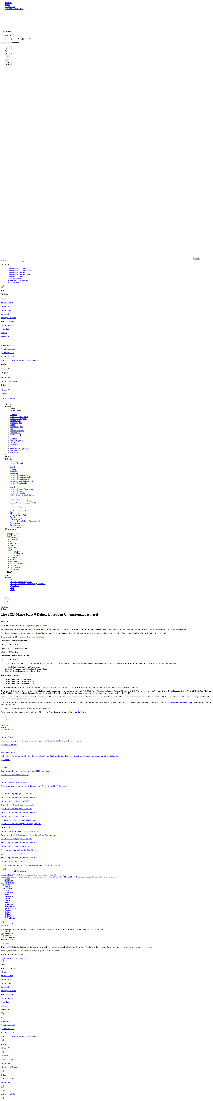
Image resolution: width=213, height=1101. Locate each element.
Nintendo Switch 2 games (19, 417)
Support (23, 875)
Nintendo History (16, 507)
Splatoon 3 (109, 691)
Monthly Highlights (17, 441)
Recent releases (15, 421)
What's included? (16, 519)
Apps (12, 541)
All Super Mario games (13, 278)
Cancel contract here (47, 877)
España (7, 885)
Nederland (9, 924)
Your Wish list (15, 451)
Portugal (8, 910)
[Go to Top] (106, 594)
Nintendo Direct (15, 560)
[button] (108, 404)
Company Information (34, 875)
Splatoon (4, 333)
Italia (7, 890)
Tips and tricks (15, 567)
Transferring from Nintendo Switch (22, 481)
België (7, 879)
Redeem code (14, 453)
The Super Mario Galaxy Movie (21, 582)
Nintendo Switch (7, 303)
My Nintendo (14, 586)
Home (7, 597)
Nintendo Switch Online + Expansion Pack (25, 521)
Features (13, 469)
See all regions (10, 908)
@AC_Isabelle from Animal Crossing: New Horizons (19, 360)
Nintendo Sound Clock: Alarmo (21, 501)
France (7, 887)
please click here (79, 712)
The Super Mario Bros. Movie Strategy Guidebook (27, 584)
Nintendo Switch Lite (17, 493)
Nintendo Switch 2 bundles (19, 479)
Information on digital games (20, 449)
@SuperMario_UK (7, 356)
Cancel (3, 933)
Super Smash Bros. (7, 321)
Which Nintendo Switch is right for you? (24, 495)
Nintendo (4, 299)
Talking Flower (15, 499)
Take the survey (19, 958)
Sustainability (59, 877)
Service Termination (32, 877)
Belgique (8, 894)
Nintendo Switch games (18, 419)
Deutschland (9, 883)
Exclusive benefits (16, 525)
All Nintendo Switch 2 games (15, 268)
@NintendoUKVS (7, 353)
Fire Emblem (5, 336)
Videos (12, 545)
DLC (11, 429)
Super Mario (5, 314)
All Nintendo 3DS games (14, 276)
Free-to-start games (16, 427)
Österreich (9, 926)
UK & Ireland (10, 938)
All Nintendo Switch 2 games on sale (18, 270)
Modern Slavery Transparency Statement (78, 877)
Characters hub (15, 433)
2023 (7, 601)
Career (12, 588)
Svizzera (8, 936)
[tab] (106, 871)
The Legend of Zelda (8, 318)
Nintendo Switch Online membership (90, 663)
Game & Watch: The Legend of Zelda (23, 503)
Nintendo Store (6, 310)
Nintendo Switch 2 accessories (20, 477)
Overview (8, 3)
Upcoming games (16, 423)
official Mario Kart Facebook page (179, 703)
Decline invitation (7, 958)
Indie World (14, 562)
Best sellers (14, 445)
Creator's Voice (15, 566)
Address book (10, 7)
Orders (7, 5)
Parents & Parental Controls (10, 875)
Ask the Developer (16, 564)
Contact (113, 877)
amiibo (12, 505)
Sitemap (12, 590)
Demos (12, 425)
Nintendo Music (15, 527)
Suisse (7, 914)
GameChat (13, 471)
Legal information (18, 877)
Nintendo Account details (14, 9)
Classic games (15, 523)
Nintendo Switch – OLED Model (21, 489)
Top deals (13, 443)
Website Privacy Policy (56, 875)
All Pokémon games (12, 282)
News (7, 599)
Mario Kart (5, 329)
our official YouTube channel (124, 703)
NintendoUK (5, 369)
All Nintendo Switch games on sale (17, 274)
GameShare (14, 473)
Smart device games (17, 431)
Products (13, 543)
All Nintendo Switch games (15, 272)
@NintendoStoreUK (8, 349)
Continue (9, 933)
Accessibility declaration (101, 877)
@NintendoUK (6, 345)
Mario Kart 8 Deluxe (43, 629)
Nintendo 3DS (6, 306)
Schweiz (8, 932)
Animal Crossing (7, 325)
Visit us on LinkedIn (8, 398)
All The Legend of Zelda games (16, 280)
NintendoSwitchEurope (9, 381)
